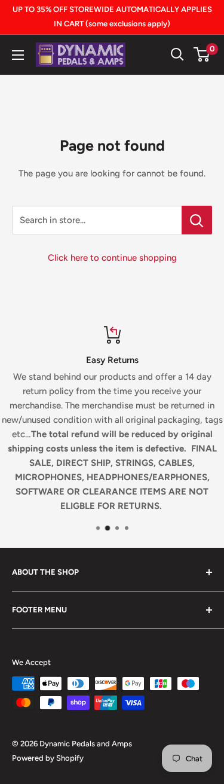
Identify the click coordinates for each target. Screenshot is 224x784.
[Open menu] (18, 55)
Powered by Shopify (48, 758)
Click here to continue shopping (112, 257)
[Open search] (177, 54)
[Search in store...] (197, 220)
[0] (202, 54)
